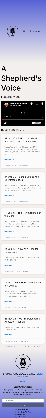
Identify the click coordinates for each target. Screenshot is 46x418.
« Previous (8, 346)
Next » (39, 346)
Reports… (23, 381)
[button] (24, 31)
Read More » (9, 159)
